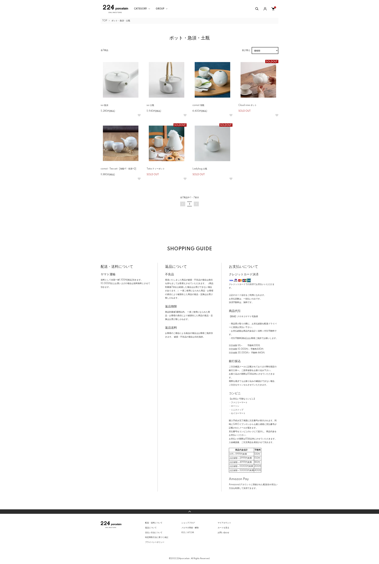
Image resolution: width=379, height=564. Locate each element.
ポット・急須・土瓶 (120, 21)
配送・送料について (153, 523)
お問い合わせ (223, 533)
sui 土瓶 (150, 105)
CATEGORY (140, 9)
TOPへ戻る (189, 511)
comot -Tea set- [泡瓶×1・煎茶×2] (118, 169)
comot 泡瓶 (198, 105)
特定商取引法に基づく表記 (156, 537)
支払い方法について (153, 533)
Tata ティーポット (156, 169)
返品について (151, 528)
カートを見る (223, 528)
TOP (104, 21)
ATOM (190, 533)
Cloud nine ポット (247, 105)
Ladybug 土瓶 (199, 169)
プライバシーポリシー (154, 542)
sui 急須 (104, 105)
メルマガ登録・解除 (190, 528)
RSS (183, 533)
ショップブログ (188, 523)
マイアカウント (224, 523)
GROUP (160, 9)
